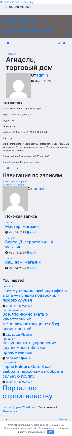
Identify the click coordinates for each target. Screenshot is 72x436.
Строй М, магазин (14, 184)
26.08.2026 (13, 334)
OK (50, 431)
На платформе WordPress (20, 407)
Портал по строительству (28, 392)
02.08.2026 (14, 382)
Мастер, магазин (22, 226)
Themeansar (10, 411)
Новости (8, 286)
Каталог (12, 54)
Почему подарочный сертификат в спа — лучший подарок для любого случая (35, 295)
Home (63, 419)
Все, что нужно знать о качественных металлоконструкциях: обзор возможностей (32, 321)
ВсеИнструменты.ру (13, 181)
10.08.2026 (13, 358)
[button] (59, 43)
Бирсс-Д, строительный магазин (29, 244)
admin (42, 75)
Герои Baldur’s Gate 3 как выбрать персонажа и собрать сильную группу (33, 371)
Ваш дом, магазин (23, 262)
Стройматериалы (13, 310)
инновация (9, 339)
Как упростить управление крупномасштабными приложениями (29, 347)
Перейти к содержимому (17, 2)
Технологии (10, 362)
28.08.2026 (14, 306)
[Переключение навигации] (34, 43)
